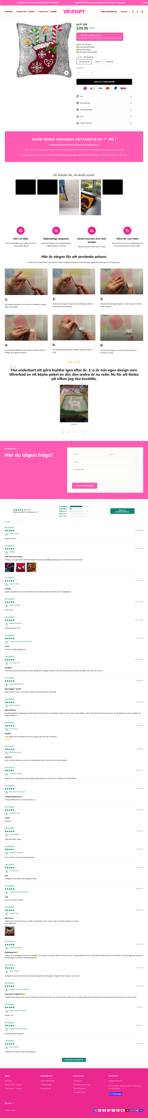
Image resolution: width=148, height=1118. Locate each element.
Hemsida (9, 11)
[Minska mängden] (79, 72)
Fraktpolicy (77, 1081)
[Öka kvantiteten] (92, 72)
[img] (25, 510)
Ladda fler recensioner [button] (74, 1060)
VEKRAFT (11, 527)
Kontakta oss (46, 1088)
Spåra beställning (109, 11)
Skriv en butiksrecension (122, 511)
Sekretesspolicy (79, 1088)
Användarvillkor (79, 1092)
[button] (63, 506)
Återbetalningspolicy (81, 1084)
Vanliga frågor (46, 1084)
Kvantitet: (80, 68)
